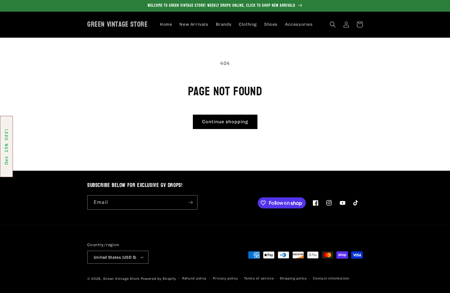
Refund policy (194, 278)
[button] (332, 24)
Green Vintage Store (121, 279)
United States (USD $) (115, 257)
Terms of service (259, 278)
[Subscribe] (190, 202)
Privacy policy (225, 278)
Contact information (331, 278)
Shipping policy (293, 278)
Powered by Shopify (158, 279)
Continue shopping (225, 121)
